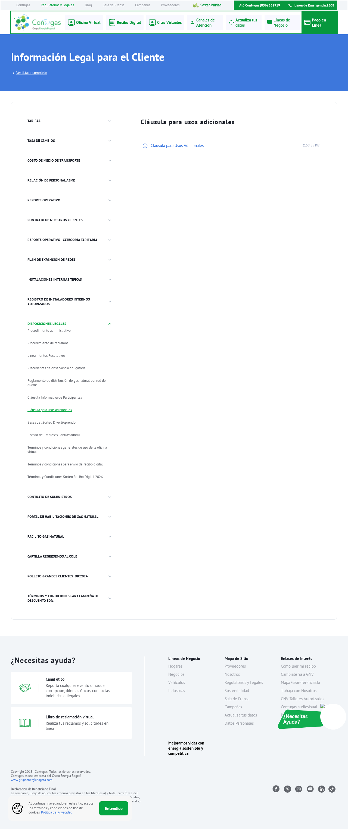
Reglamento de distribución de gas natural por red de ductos (66, 383)
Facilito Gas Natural (45, 536)
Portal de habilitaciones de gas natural (62, 516)
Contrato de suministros (49, 497)
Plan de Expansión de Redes (51, 259)
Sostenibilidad (210, 5)
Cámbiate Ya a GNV (297, 674)
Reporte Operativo (43, 200)
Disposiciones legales (46, 323)
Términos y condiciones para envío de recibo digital (65, 464)
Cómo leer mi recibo (298, 666)
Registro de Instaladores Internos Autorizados (58, 301)
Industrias (176, 691)
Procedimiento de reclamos (47, 343)
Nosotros (232, 674)
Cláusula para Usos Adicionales (177, 146)
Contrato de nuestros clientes (55, 220)
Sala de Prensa (113, 5)
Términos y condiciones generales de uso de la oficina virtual (67, 450)
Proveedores (170, 5)
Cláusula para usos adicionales (49, 410)
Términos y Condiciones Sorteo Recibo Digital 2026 (65, 477)
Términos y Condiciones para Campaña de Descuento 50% (63, 598)
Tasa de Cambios (41, 140)
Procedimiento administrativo (49, 331)
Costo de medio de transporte (53, 160)
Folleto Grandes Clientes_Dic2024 (57, 576)
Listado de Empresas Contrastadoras (53, 435)
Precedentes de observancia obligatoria (56, 368)
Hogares (175, 666)
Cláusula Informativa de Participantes (54, 398)
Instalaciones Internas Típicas (54, 279)
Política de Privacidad (56, 813)
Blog (88, 5)
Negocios (176, 674)
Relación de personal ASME (51, 180)
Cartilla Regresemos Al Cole (52, 556)
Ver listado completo (31, 73)
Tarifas (34, 120)
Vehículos (176, 683)
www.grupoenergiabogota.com (31, 780)
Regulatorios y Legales (57, 5)
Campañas (142, 5)
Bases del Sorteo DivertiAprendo (51, 423)
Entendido (114, 808)
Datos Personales (239, 723)
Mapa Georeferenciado (300, 683)
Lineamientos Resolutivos (46, 356)
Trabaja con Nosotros (298, 691)
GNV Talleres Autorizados (302, 699)
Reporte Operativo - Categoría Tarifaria (62, 239)
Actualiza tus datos (241, 715)
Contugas (23, 5)
